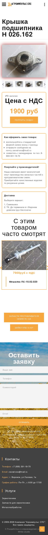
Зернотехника (9, 498)
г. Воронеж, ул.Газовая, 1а (22, 477)
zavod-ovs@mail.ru (18, 471)
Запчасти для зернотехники (16, 502)
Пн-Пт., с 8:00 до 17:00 (30, 482)
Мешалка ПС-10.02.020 (23, 281)
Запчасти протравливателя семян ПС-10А (24, 317)
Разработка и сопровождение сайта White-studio (25, 530)
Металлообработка (11, 507)
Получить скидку (24, 120)
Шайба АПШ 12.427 (24, 327)
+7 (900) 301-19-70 (21, 466)
